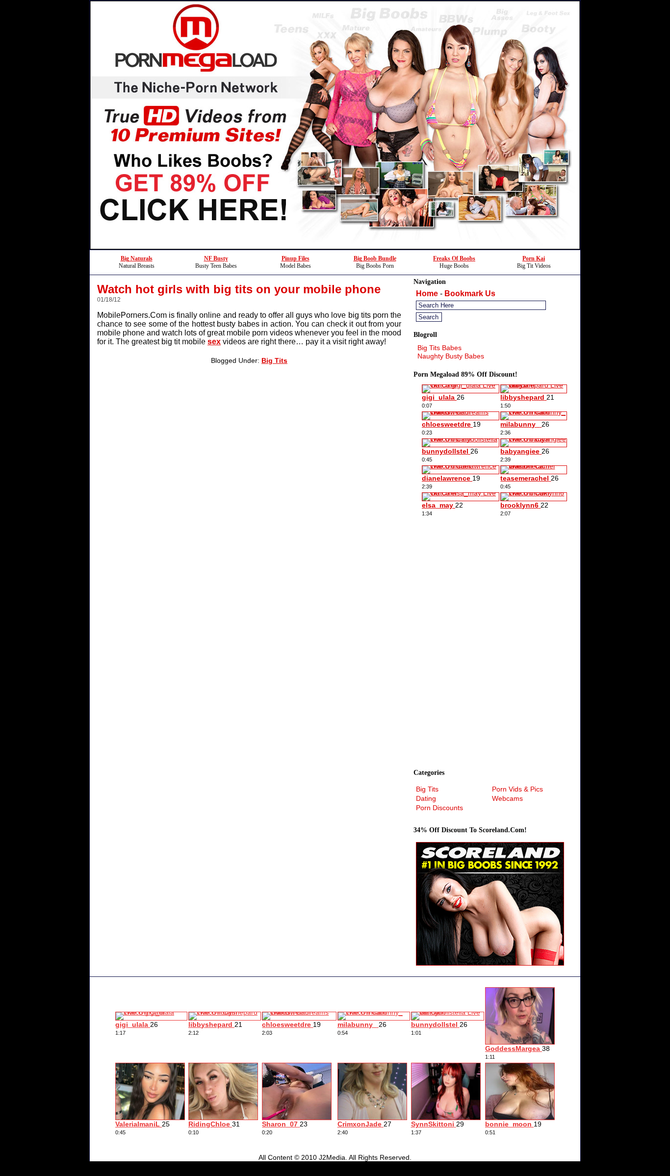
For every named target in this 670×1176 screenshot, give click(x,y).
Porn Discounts (439, 808)
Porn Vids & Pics (517, 789)
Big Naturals (137, 258)
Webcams (507, 798)
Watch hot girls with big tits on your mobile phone (239, 289)
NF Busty (216, 258)
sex (214, 341)
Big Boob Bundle (375, 258)
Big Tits (274, 360)
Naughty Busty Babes (450, 356)
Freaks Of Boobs (454, 258)
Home (427, 293)
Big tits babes (439, 348)
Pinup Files (295, 258)
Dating (426, 798)
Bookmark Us (469, 293)
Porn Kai (533, 258)
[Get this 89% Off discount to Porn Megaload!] (335, 247)
